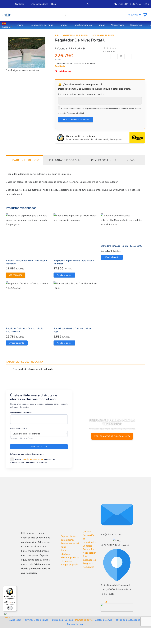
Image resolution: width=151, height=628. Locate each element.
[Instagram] (97, 4)
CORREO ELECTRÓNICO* (21, 412)
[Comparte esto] (114, 56)
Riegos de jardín (69, 564)
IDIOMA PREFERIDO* (19, 429)
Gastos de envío (103, 620)
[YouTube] (92, 4)
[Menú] (15, 588)
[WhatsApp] (9, 617)
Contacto (87, 545)
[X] (87, 4)
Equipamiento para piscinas (75, 34)
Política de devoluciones (127, 620)
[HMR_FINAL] (36, 522)
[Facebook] (82, 4)
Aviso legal (15, 620)
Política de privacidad (62, 620)
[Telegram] (102, 4)
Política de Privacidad (33, 459)
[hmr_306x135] (7, 15)
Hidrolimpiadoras (70, 557)
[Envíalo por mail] (106, 56)
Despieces (66, 561)
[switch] (10, 608)
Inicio (57, 34)
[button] (132, 14)
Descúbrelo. (60, 66)
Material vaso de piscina (103, 34)
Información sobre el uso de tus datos (26, 454)
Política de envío (84, 620)
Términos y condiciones (35, 620)
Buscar (61, 14)
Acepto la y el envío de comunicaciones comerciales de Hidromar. (32, 461)
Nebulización (89, 552)
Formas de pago (75, 624)
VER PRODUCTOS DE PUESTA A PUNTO (112, 436)
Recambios (88, 549)
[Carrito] (145, 14)
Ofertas (87, 531)
